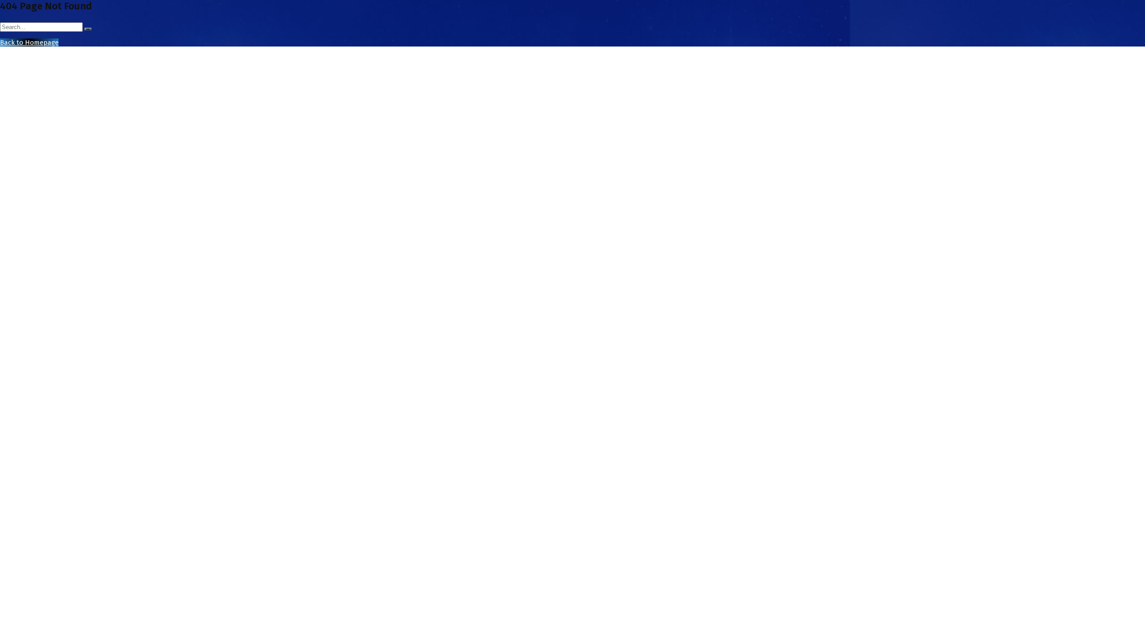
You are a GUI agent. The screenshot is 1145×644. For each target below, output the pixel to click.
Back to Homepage (29, 42)
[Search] (88, 29)
